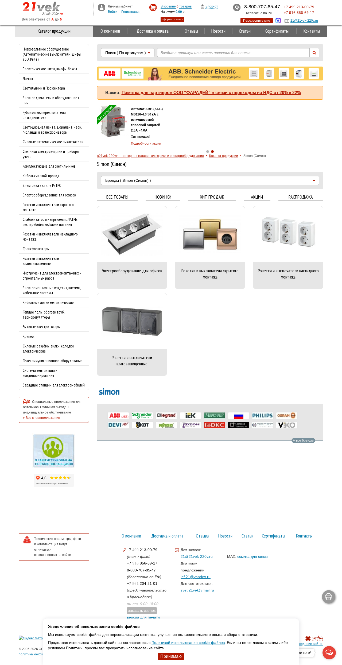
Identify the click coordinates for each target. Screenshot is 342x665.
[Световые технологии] (238, 425)
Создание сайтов (310, 644)
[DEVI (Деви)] (118, 425)
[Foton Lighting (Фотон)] (190, 425)
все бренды (304, 440)
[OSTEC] (262, 425)
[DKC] (214, 425)
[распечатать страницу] (328, 597)
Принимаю (171, 656)
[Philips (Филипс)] (262, 415)
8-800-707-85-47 (141, 570)
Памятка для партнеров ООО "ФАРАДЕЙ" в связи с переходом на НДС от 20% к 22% (211, 92)
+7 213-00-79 (142, 550)
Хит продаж (212, 197)
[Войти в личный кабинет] (101, 7)
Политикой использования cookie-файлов (188, 642)
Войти (112, 12)
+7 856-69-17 (142, 563)
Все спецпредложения (43, 418)
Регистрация (131, 12)
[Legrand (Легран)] (166, 415)
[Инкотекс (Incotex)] (214, 415)
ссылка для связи (252, 556)
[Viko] (286, 425)
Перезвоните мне (256, 20)
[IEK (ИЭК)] (190, 415)
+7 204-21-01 (142, 583)
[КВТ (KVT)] (142, 425)
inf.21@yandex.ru (196, 577)
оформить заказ (172, 19)
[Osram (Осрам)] (286, 415)
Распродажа (301, 197)
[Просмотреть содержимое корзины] (153, 7)
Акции (257, 197)
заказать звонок (142, 610)
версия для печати (143, 617)
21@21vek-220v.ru (197, 556)
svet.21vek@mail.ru (197, 590)
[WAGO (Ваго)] (166, 425)
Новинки (163, 197)
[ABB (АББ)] (118, 415)
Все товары (117, 197)
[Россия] (238, 415)
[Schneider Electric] (142, 415)
